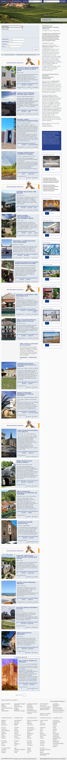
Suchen (3, 1)
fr (28, 1)
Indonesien (42, 728)
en (26, 1)
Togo (15, 748)
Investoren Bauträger (45, 707)
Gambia (3, 732)
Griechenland (30, 728)
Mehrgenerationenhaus (59, 711)
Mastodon (52, 758)
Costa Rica (42, 723)
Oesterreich (4, 742)
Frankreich (4, 729)
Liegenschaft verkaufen (49, 188)
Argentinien (4, 725)
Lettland (3, 738)
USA (28, 752)
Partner (15, 1)
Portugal (29, 741)
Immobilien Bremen (57, 718)
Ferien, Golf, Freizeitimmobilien (31, 710)
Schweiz (42, 744)
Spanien (55, 746)
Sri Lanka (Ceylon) (5, 748)
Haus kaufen (43, 705)
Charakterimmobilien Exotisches (32, 704)
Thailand (3, 752)
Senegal (42, 745)
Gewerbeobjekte (44, 704)
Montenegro (56, 734)
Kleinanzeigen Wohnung (49, 185)
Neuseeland (56, 735)
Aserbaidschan (17, 720)
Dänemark (42, 725)
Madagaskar (30, 734)
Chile (41, 722)
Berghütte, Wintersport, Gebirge (19, 710)
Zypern (42, 752)
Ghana (16, 729)
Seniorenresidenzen (58, 712)
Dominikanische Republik (57, 722)
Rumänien (29, 742)
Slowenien (55, 745)
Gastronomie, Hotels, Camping (32, 712)
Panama (3, 745)
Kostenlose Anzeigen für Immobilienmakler (48, 77)
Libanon (16, 734)
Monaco (42, 738)
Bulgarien (29, 723)
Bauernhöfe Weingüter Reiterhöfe (20, 704)
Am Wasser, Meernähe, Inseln (7, 708)
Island (41, 731)
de (24, 1)
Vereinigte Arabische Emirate (45, 750)
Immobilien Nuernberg (45, 718)
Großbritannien (31, 729)
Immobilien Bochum (32, 718)
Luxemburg (17, 738)
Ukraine (29, 748)
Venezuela (42, 748)
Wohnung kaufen (44, 715)
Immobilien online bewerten (50, 179)
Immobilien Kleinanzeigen (49, 178)
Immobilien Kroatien (50, 40)
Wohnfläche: (5, 42)
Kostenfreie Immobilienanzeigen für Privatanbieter (50, 75)
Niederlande (56, 737)
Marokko (29, 738)
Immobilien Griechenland (48, 39)
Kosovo (3, 735)
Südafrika (3, 749)
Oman (2, 744)
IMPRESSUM (63, 758)
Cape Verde (30, 725)
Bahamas (16, 723)
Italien (54, 728)
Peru (15, 742)
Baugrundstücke (18, 707)
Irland (41, 729)
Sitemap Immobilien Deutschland (45, 754)
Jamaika (55, 729)
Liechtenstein (17, 735)
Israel (41, 732)
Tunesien (16, 751)
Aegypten (3, 720)
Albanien (3, 722)
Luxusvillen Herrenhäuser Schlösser (56, 705)
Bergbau (16, 708)
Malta (28, 737)
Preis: (3, 47)
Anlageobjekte (5, 711)
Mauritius (42, 734)
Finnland (3, 728)
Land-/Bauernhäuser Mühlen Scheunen (45, 709)
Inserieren (9, 1)
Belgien (16, 725)
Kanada (55, 731)
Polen (15, 745)
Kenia (54, 732)
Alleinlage (3, 707)
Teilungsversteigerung (48, 191)
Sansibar (42, 741)
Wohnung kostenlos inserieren (50, 182)
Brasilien (29, 722)
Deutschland (56, 720)
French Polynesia (5, 731)
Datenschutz (57, 758)
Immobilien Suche (17, 758)
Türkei (15, 752)
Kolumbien (4, 734)
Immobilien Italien (46, 33)
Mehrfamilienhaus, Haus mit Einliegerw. (58, 708)
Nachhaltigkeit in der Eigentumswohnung (12, 54)
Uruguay (29, 751)
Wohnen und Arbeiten (45, 714)
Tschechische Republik (19, 749)
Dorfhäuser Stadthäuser (30, 707)
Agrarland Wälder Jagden (5, 704)
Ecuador (55, 725)
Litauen (16, 737)
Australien (16, 722)
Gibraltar (16, 731)
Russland (29, 744)
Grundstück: (5, 39)
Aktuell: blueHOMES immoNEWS (9, 700)
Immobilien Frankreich (47, 35)
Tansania (3, 751)
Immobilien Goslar (18, 718)
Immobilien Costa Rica (53, 38)
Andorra (3, 723)
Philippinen (17, 744)
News (19, 1)
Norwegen (4, 741)
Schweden (42, 742)
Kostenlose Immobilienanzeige (50, 189)
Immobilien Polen (50, 36)
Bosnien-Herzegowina (32, 720)
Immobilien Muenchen (6, 718)
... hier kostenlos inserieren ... (15, 63)
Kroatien (3, 737)
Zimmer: (4, 44)
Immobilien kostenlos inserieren (51, 181)
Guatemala (30, 731)
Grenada (16, 732)
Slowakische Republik (58, 744)
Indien (28, 732)
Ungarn (29, 749)
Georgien (16, 728)
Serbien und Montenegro (56, 741)
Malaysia (29, 735)
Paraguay (16, 741)
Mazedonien (43, 735)
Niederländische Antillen (57, 738)
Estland (55, 726)
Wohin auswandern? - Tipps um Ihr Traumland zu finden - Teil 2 (39, 54)
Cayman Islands (44, 720)
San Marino (30, 745)
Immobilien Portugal (56, 33)
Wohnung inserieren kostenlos (50, 186)
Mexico (42, 737)
